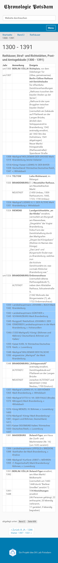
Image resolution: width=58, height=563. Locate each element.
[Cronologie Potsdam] (29, 6)
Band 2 (20, 34)
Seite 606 (32, 521)
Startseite (7, 34)
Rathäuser (35, 34)
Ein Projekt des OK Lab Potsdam (34, 552)
